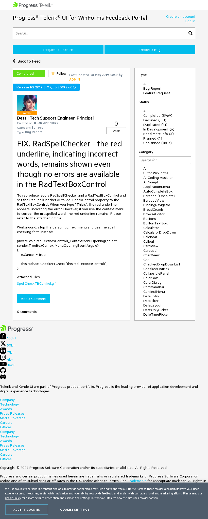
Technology (9, 404)
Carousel (150, 250)
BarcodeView (153, 200)
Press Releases (12, 413)
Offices (6, 427)
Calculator (151, 227)
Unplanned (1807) (157, 143)
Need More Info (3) (158, 133)
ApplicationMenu (156, 186)
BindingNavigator (156, 205)
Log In (190, 21)
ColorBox (150, 278)
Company (7, 399)
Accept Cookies (26, 509)
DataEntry (151, 296)
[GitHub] (3, 372)
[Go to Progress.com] (16, 331)
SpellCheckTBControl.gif (36, 283)
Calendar (150, 237)
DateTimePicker (156, 314)
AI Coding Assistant (159, 177)
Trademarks (137, 480)
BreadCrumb (153, 209)
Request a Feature (58, 49)
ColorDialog (152, 282)
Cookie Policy (13, 498)
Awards (6, 409)
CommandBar (153, 287)
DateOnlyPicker (155, 309)
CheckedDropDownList (161, 264)
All (145, 84)
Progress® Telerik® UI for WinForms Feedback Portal (80, 17)
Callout (148, 241)
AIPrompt (150, 182)
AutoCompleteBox (157, 191)
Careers (6, 422)
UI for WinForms (155, 173)
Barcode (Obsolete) (159, 196)
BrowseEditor (154, 214)
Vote (116, 130)
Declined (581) (154, 120)
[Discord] (3, 378)
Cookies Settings (74, 509)
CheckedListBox (156, 268)
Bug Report (152, 88)
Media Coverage (13, 418)
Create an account (180, 16)
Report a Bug (150, 49)
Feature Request (156, 93)
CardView (150, 246)
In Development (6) (159, 129)
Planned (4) (152, 138)
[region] (104, 501)
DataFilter (151, 300)
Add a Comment (33, 298)
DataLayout (152, 305)
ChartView (151, 255)
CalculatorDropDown (159, 232)
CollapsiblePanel (156, 273)
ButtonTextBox (155, 223)
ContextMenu (154, 291)
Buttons (149, 218)
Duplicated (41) (155, 124)
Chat (147, 259)
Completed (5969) (157, 115)
